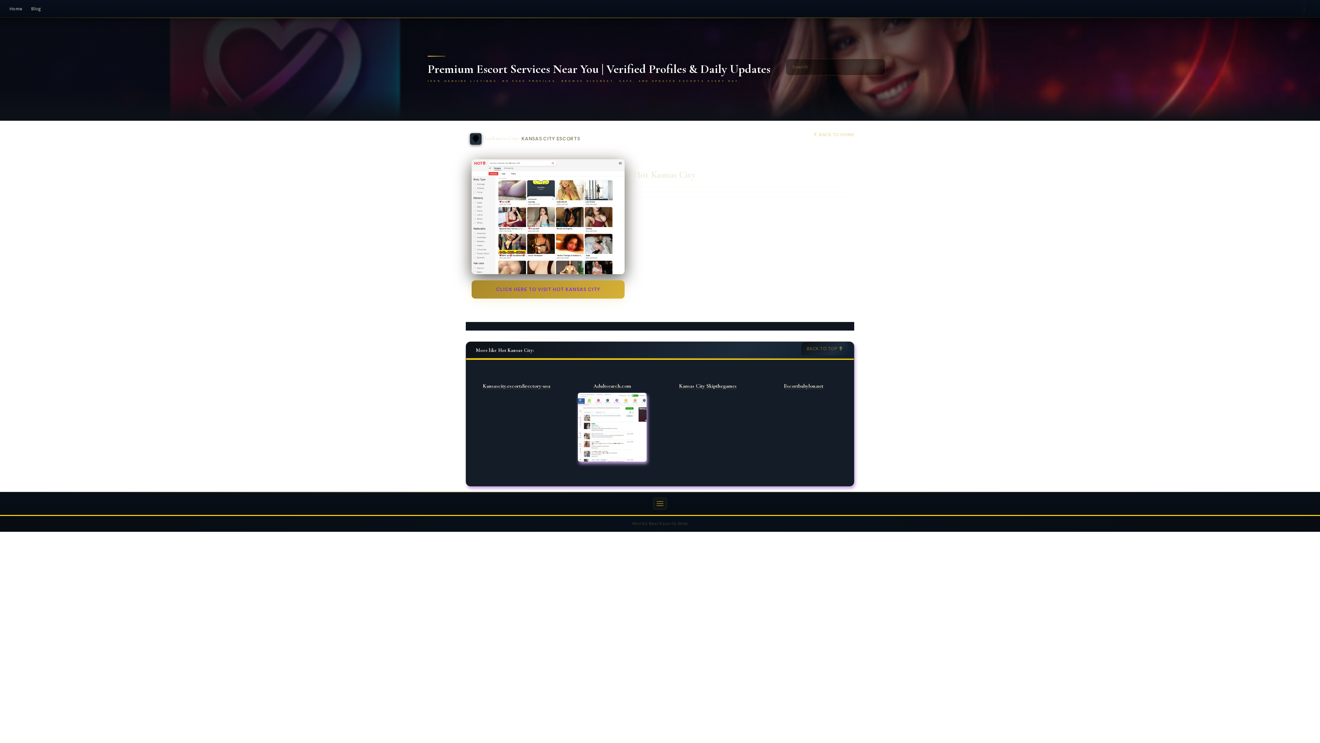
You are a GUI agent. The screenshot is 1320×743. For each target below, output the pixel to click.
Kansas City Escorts (550, 138)
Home (16, 9)
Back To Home (836, 135)
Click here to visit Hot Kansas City (548, 289)
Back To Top (822, 349)
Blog (36, 9)
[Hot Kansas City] (548, 216)
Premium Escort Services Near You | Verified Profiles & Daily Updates (599, 69)
